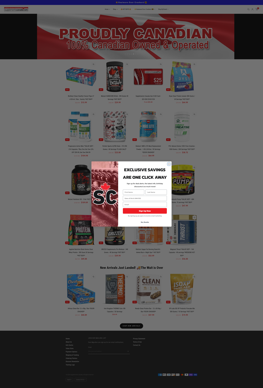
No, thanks (145, 222)
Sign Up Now (145, 210)
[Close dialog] (169, 164)
